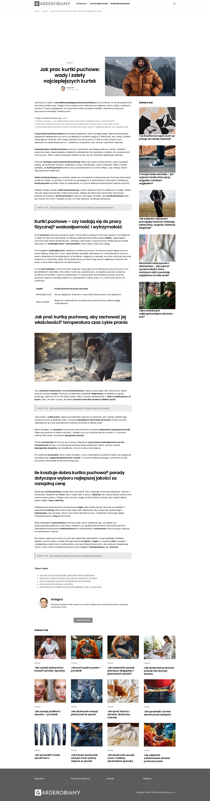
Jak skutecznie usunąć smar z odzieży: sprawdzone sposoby (121, 758)
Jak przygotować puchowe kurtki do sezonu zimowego (65, 581)
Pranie (45, 11)
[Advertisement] (105, 36)
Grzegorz (70, 88)
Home (37, 11)
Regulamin (39, 778)
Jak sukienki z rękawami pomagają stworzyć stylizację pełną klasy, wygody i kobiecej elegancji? (157, 223)
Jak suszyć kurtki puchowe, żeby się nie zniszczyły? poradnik (68, 578)
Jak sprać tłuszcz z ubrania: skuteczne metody (118, 714)
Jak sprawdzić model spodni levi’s (47, 756)
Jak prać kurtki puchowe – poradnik (56, 584)
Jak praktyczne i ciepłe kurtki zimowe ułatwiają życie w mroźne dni (70, 587)
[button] (174, 4)
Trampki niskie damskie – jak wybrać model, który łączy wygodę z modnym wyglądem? (156, 178)
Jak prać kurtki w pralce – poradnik (86, 669)
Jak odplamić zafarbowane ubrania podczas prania (157, 758)
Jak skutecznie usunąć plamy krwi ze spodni (84, 713)
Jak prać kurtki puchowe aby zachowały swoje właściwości (67, 575)
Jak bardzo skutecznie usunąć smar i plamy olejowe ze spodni (84, 758)
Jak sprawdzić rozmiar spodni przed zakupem (157, 713)
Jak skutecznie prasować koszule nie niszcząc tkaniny (159, 671)
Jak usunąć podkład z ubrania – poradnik (48, 713)
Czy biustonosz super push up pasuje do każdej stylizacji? (157, 137)
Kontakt (110, 778)
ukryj (64, 118)
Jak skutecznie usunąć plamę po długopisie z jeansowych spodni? (121, 670)
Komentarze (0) (83, 620)
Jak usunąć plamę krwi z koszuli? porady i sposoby (50, 669)
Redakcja (147, 778)
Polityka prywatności (80, 778)
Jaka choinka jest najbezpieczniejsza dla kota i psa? (156, 313)
